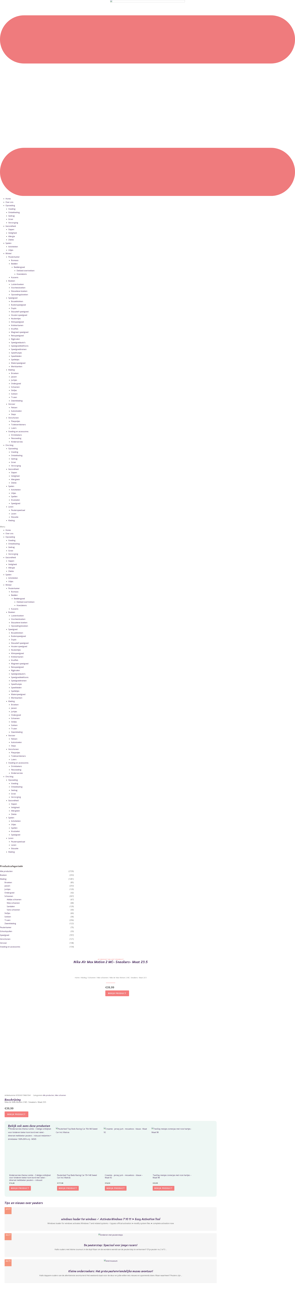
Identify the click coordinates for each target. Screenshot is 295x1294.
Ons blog (9, 445)
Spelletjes (15, 359)
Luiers (13, 428)
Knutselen (15, 500)
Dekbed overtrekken (25, 270)
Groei (10, 219)
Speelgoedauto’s (18, 342)
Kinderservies (17, 441)
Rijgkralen (15, 339)
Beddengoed (19, 267)
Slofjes (14, 390)
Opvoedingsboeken (19, 294)
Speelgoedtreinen (19, 349)
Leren (10, 506)
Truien (14, 397)
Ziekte (11, 239)
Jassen (14, 376)
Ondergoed (16, 383)
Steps (13, 414)
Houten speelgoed (19, 315)
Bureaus (14, 260)
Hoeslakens (22, 274)
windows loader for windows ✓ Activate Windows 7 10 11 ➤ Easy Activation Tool (110, 1219)
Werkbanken (16, 366)
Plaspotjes (15, 421)
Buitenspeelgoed (18, 305)
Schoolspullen (6, 931)
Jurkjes (14, 380)
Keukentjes (16, 318)
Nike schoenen (13, 903)
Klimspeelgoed (17, 322)
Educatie (14, 517)
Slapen (11, 229)
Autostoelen (16, 411)
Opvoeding (10, 205)
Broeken (15, 373)
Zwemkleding (17, 400)
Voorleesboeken (18, 287)
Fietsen (14, 407)
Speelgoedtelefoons (19, 346)
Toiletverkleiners (18, 424)
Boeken (11, 281)
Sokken (14, 394)
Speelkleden (16, 356)
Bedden (14, 263)
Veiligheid (12, 233)
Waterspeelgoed (18, 363)
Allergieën (15, 479)
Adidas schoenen (14, 899)
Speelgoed (12, 298)
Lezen (13, 513)
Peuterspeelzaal (18, 510)
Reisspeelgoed (17, 335)
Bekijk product (117, 993)
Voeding (11, 209)
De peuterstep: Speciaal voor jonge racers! (110, 1245)
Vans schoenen (13, 909)
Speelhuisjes (16, 353)
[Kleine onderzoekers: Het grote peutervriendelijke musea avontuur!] (110, 1261)
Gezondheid (11, 226)
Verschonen (13, 418)
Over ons (9, 202)
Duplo (13, 308)
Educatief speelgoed (19, 311)
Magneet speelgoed (19, 332)
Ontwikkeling (14, 212)
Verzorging (13, 222)
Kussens (14, 277)
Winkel (8, 253)
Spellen (14, 496)
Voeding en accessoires (18, 431)
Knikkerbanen (17, 325)
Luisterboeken (17, 284)
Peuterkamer (14, 257)
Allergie (11, 236)
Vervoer (11, 404)
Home (8, 198)
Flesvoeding (16, 438)
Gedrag (11, 216)
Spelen (8, 243)
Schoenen (15, 387)
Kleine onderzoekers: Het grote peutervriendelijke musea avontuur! (110, 1271)
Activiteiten (13, 246)
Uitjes (10, 250)
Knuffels (14, 329)
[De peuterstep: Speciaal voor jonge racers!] (110, 1234)
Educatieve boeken (19, 291)
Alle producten (6, 871)
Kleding (11, 370)
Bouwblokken (17, 301)
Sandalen (11, 906)
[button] (147, 527)
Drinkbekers (16, 435)
